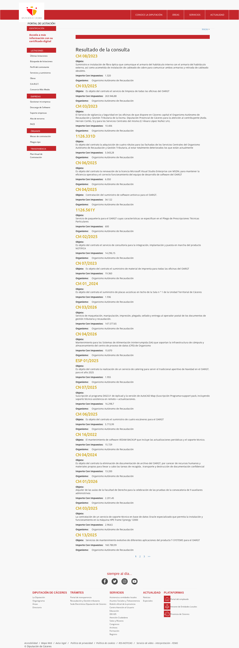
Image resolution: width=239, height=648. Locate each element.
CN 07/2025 (86, 387)
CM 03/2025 (87, 508)
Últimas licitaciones (39, 55)
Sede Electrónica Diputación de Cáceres (88, 604)
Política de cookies (105, 643)
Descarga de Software (40, 107)
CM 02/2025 (87, 236)
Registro (113, 634)
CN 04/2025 (86, 189)
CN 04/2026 (86, 333)
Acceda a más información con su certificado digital (41, 38)
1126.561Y (85, 209)
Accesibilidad (31, 643)
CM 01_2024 (87, 283)
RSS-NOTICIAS (125, 643)
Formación (114, 630)
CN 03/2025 (86, 85)
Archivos (113, 627)
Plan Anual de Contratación (36, 156)
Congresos (114, 624)
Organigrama (39, 600)
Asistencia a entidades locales (123, 597)
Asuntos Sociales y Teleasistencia (125, 600)
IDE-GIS (113, 614)
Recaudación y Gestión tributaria (85, 600)
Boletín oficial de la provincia (122, 604)
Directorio (37, 607)
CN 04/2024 (86, 454)
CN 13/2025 (86, 534)
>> (149, 556)
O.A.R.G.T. (34, 84)
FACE (32, 124)
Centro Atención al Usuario (122, 607)
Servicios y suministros (40, 72)
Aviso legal (61, 643)
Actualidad (217, 14)
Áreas (175, 14)
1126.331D (85, 136)
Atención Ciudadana (119, 617)
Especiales (148, 600)
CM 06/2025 (87, 414)
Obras (33, 78)
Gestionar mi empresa (40, 101)
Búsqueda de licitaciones (41, 61)
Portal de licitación (41, 23)
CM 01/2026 (87, 481)
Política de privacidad (82, 643)
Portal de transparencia (81, 597)
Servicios (194, 14)
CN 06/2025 (86, 162)
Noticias (146, 597)
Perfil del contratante (39, 67)
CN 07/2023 (86, 263)
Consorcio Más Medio (40, 89)
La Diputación (39, 597)
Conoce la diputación (148, 14)
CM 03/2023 (87, 106)
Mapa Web (46, 643)
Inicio (205, 29)
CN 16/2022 (86, 434)
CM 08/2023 (87, 55)
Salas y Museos (117, 620)
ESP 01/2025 (87, 360)
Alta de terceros (37, 118)
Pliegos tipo (35, 142)
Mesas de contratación (40, 136)
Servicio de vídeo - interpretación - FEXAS (157, 643)
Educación (114, 610)
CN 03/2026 (86, 307)
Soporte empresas (38, 113)
